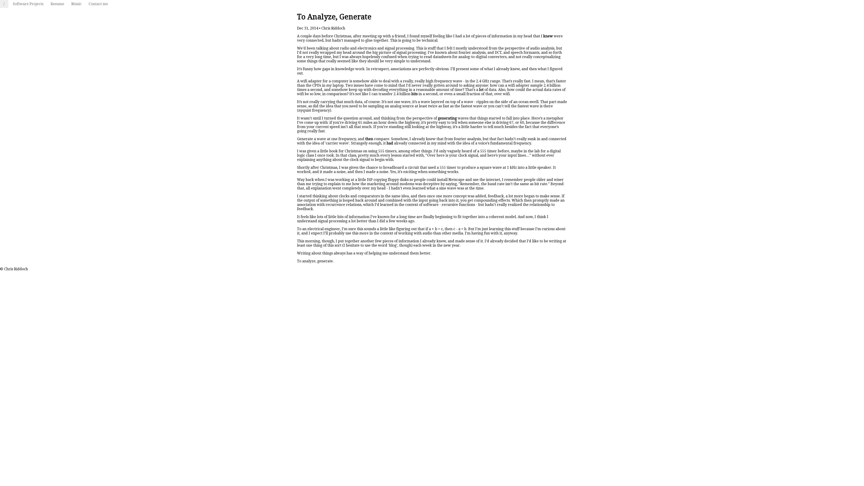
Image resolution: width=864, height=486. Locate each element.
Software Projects (28, 4)
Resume (57, 4)
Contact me (98, 4)
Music (76, 4)
